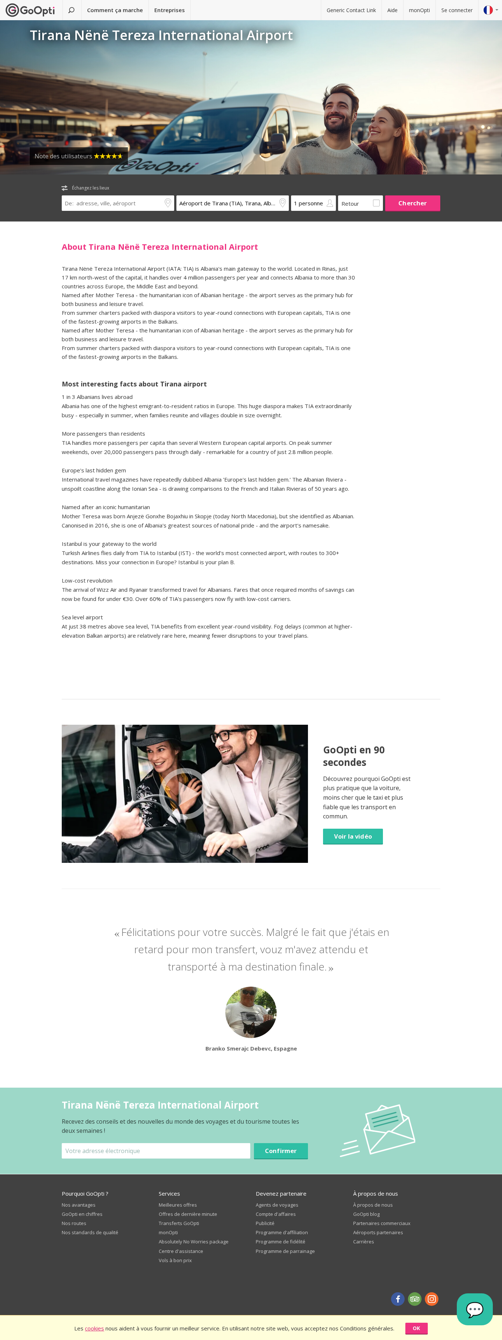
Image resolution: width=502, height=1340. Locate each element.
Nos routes (74, 1223)
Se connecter (457, 10)
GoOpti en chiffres (82, 1214)
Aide (392, 10)
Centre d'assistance (181, 1251)
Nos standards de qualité (90, 1232)
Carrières (363, 1241)
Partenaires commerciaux (381, 1223)
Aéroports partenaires (378, 1232)
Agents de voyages (277, 1205)
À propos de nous (373, 1205)
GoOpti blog (366, 1214)
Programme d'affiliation (282, 1232)
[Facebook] (398, 1299)
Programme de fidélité (280, 1241)
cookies (94, 1328)
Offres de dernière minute (188, 1214)
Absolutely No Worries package (194, 1241)
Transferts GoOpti (179, 1223)
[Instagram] (431, 1299)
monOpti (419, 10)
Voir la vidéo (353, 836)
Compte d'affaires (276, 1214)
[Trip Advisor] (415, 1299)
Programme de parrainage (285, 1251)
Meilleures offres (178, 1205)
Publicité (265, 1223)
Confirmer (281, 1150)
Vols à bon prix (175, 1260)
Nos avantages (79, 1205)
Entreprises (169, 10)
